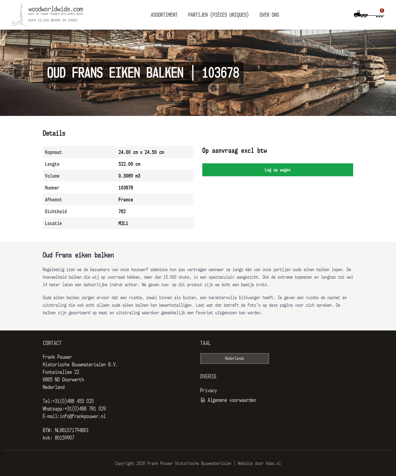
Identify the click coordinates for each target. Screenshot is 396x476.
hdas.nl (273, 463)
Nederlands (234, 358)
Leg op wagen (278, 170)
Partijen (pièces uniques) (218, 15)
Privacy (208, 390)
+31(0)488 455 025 (73, 401)
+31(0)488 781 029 (85, 409)
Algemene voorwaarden (232, 400)
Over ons (269, 15)
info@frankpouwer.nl (83, 416)
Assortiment (164, 15)
